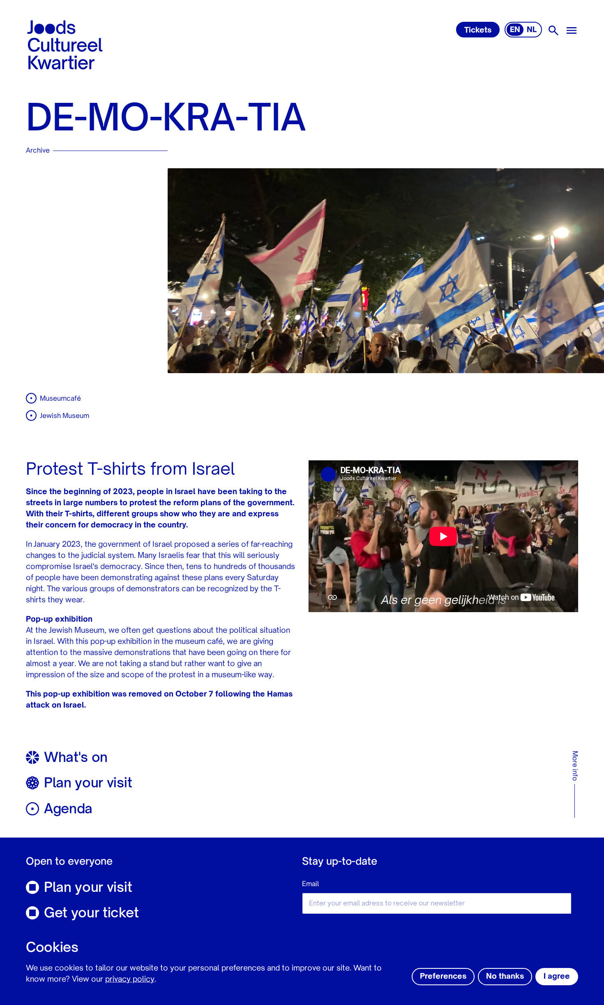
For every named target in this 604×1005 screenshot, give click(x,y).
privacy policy (129, 979)
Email (310, 884)
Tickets (477, 30)
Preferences (443, 976)
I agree (557, 976)
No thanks (505, 976)
